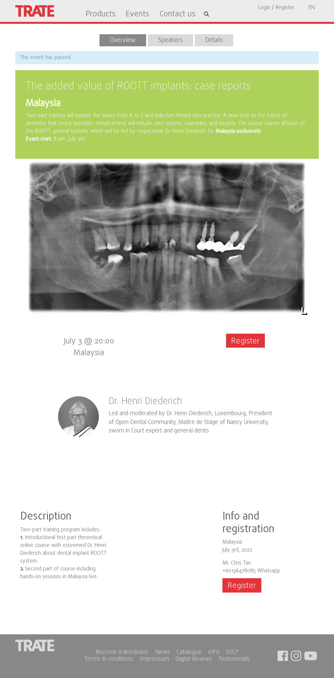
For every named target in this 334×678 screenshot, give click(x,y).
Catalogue (189, 652)
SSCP (232, 652)
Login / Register (276, 8)
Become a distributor (122, 652)
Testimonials (234, 659)
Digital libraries (193, 659)
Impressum (154, 659)
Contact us (177, 14)
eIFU (214, 652)
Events (137, 14)
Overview (123, 40)
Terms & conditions (108, 659)
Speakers (170, 40)
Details (214, 40)
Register (245, 341)
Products (100, 14)
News (162, 652)
